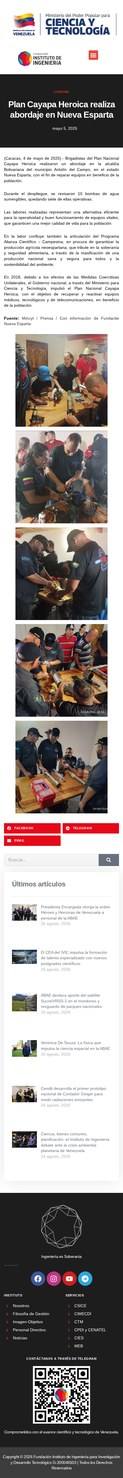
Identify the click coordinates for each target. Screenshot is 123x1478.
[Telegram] (85, 1278)
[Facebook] (38, 1278)
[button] (93, 55)
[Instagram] (54, 1278)
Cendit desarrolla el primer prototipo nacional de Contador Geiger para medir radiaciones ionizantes (73, 1094)
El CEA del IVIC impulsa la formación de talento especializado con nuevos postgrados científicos (74, 958)
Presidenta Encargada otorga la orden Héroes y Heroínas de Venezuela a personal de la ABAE (75, 912)
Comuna (61, 92)
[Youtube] (69, 1278)
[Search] (109, 860)
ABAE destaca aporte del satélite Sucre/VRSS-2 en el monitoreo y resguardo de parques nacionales (71, 1001)
